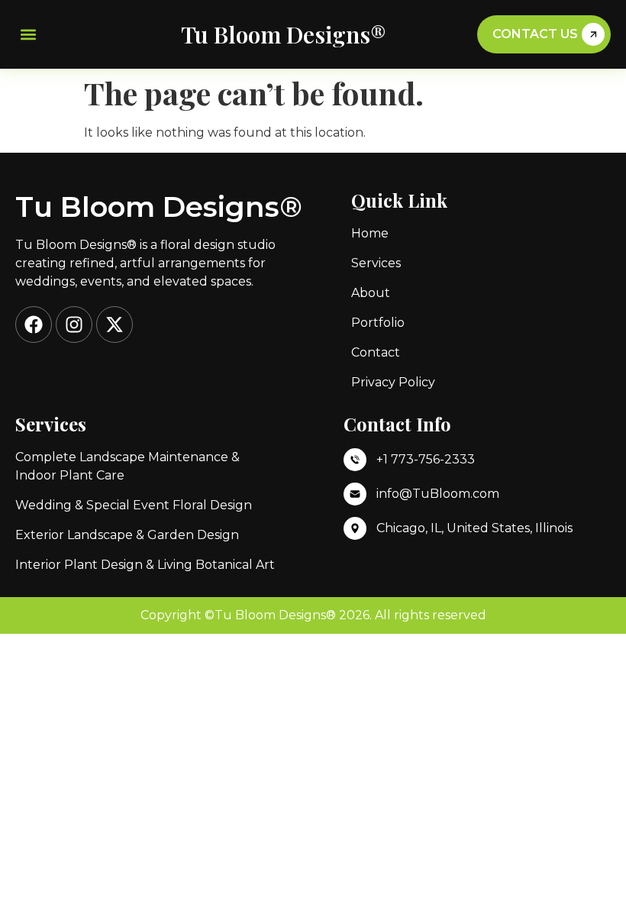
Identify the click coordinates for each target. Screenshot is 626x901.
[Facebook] (33, 324)
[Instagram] (74, 324)
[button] (27, 34)
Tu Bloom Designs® (283, 34)
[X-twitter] (114, 324)
